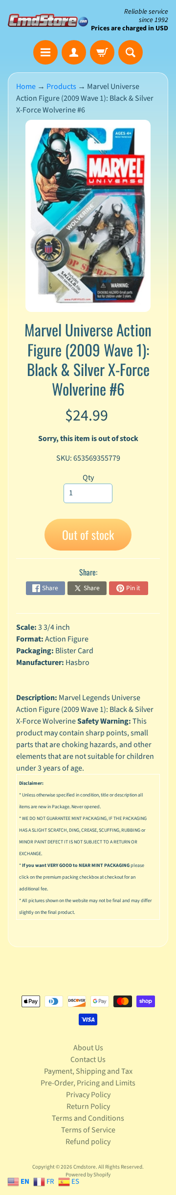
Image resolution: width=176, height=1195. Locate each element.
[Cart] (102, 52)
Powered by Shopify (88, 1174)
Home (26, 86)
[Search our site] (130, 52)
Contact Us (88, 1059)
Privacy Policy (88, 1094)
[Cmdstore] (48, 20)
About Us (88, 1047)
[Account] (74, 52)
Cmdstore (84, 1167)
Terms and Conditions (88, 1118)
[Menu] (45, 52)
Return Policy (88, 1106)
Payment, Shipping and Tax (88, 1071)
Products (61, 86)
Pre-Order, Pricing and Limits (88, 1083)
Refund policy (88, 1141)
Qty (88, 477)
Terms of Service (88, 1130)
